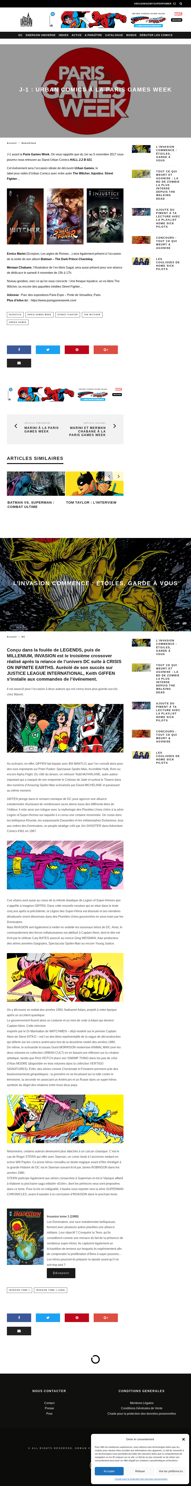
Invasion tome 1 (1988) (50, 1290)
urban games (17, 322)
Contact (49, 1403)
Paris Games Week (39, 315)
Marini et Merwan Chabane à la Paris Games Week (87, 431)
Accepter (109, 1471)
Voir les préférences (171, 1471)
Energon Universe (41, 35)
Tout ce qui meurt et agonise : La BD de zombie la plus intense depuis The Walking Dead (168, 185)
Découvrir (61, 1273)
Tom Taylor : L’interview (91, 502)
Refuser (140, 1471)
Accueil (12, 143)
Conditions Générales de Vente (141, 1408)
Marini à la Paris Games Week (41, 429)
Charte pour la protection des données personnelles (141, 1479)
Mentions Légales (142, 1403)
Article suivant (95, 423)
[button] (183, 1439)
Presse (49, 1408)
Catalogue (114, 35)
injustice (15, 315)
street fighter (67, 315)
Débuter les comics (156, 35)
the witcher (92, 315)
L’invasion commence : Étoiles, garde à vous (166, 153)
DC (20, 35)
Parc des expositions (35, 295)
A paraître (93, 35)
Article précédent (37, 423)
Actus (77, 35)
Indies (63, 35)
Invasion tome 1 (19, 1290)
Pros (49, 1413)
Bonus (131, 35)
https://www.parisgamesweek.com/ (53, 300)
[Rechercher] (181, 3)
